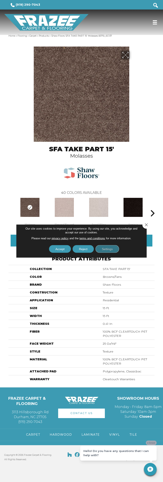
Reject (83, 249)
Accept (60, 249)
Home (11, 35)
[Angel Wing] (99, 207)
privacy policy (60, 238)
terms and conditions (92, 238)
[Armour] (133, 207)
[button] (81, 413)
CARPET (33, 435)
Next (152, 207)
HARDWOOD (61, 435)
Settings (107, 249)
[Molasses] (30, 207)
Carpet (33, 35)
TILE (133, 435)
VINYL (114, 435)
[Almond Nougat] (64, 207)
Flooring (22, 35)
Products (44, 35)
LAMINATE (91, 435)
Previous (10, 207)
